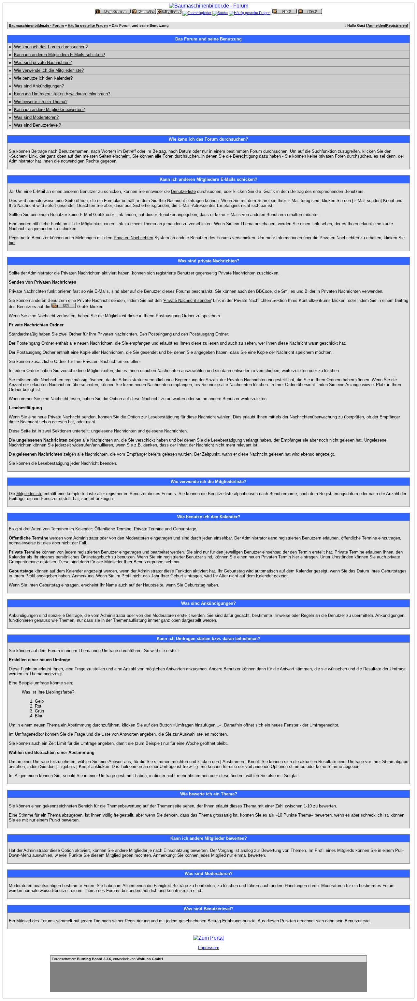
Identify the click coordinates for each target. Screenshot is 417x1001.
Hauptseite (153, 585)
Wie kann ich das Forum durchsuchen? (51, 46)
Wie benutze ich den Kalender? (43, 78)
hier (12, 242)
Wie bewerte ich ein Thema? (40, 101)
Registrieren (396, 25)
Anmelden (376, 25)
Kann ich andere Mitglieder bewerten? (49, 109)
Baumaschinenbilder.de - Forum (36, 25)
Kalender (83, 528)
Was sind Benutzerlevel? (37, 125)
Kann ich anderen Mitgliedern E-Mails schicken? (59, 54)
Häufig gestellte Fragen (88, 25)
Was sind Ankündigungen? (39, 86)
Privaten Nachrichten (133, 237)
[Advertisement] (208, 977)
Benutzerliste (183, 191)
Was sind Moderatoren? (36, 117)
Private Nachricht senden (187, 300)
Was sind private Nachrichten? (43, 62)
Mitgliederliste (29, 493)
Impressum (208, 947)
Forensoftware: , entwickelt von (107, 959)
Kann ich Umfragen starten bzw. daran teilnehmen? (62, 93)
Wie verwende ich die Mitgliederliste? (49, 70)
